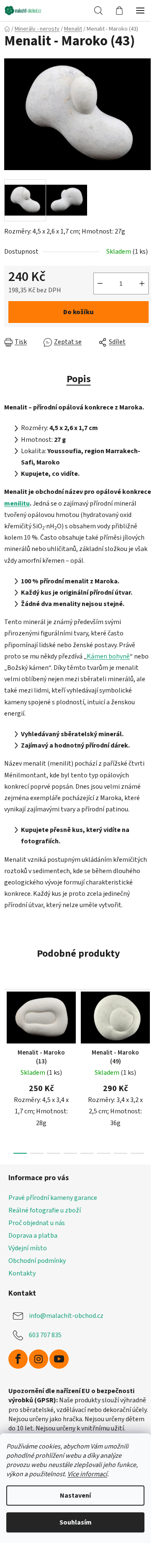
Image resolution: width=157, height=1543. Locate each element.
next (148, 1024)
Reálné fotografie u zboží (44, 1210)
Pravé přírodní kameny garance (52, 1197)
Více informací (87, 1474)
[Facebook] (18, 1359)
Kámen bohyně (108, 656)
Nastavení (75, 1495)
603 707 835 (45, 1335)
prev (8, 1024)
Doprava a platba (32, 1235)
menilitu (17, 503)
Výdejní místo (27, 1248)
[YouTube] (59, 1359)
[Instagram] (38, 1359)
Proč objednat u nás (36, 1223)
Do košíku (78, 312)
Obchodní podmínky (37, 1260)
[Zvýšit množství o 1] (142, 283)
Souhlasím (75, 1522)
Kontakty (22, 1273)
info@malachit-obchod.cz (66, 1315)
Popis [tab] (79, 379)
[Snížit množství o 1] (100, 283)
